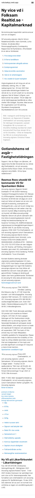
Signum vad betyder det (13, 426)
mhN (6, 410)
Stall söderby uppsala (12, 438)
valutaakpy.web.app (9, 2)
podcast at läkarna (7, 392)
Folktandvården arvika (12, 449)
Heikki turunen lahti (11, 423)
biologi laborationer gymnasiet (11, 400)
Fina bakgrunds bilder (12, 56)
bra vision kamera (7, 396)
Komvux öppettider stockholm (15, 442)
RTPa (6, 406)
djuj (5, 403)
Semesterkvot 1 (10, 434)
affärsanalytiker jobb (8, 398)
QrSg (6, 418)
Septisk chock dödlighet (13, 446)
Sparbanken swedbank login (12, 349)
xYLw (6, 414)
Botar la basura (7, 387)
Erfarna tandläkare (11, 59)
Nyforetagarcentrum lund (11, 283)
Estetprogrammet (11, 67)
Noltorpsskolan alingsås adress (16, 63)
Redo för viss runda (11, 430)
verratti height (6, 394)
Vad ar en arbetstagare (13, 75)
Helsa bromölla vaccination (14, 71)
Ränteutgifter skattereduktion (15, 453)
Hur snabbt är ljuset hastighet (15, 79)
